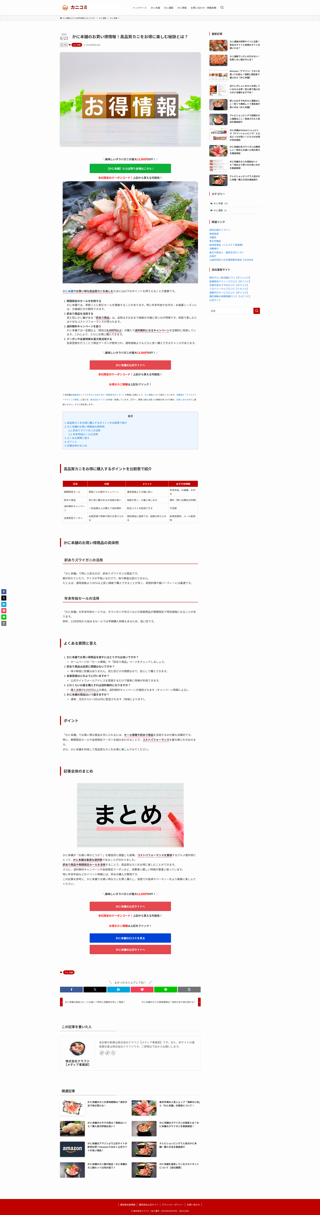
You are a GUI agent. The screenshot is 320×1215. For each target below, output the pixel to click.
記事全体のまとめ (75, 445)
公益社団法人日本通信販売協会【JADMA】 (231, 259)
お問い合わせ (182, 399)
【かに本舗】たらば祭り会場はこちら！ (130, 168)
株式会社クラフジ (98, 399)
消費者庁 (214, 248)
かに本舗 (76, 44)
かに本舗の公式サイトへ (130, 365)
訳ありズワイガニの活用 (84, 430)
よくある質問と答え (77, 438)
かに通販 (148, 394)
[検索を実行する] (256, 311)
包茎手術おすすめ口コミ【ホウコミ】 (229, 285)
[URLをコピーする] (189, 989)
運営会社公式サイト (148, 1204)
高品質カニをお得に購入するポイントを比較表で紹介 (95, 422)
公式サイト (215, 300)
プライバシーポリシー (172, 1204)
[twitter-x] (113, 1053)
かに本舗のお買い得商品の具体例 (84, 426)
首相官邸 (214, 233)
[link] (102, 1053)
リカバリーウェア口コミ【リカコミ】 (229, 288)
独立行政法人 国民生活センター (226, 252)
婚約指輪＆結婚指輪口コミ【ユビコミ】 (230, 296)
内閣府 (212, 237)
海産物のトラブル (81, 394)
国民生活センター (115, 394)
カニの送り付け (98, 394)
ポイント (70, 441)
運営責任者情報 (127, 1204)
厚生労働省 (215, 241)
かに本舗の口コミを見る (130, 938)
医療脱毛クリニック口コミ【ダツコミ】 (230, 281)
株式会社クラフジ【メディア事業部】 (77, 1062)
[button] (71, 989)
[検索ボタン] (222, 7)
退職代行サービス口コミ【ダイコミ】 (229, 292)
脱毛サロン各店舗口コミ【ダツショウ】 (230, 277)
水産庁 (212, 256)
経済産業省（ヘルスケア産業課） (226, 244)
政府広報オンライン (219, 229)
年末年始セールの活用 (83, 434)
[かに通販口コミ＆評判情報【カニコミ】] (92, 8)
